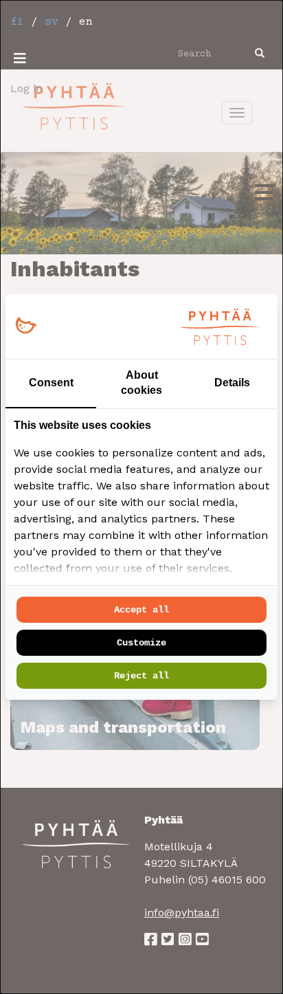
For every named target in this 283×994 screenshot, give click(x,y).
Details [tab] (232, 382)
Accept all (141, 609)
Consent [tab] (51, 382)
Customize (141, 642)
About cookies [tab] (141, 383)
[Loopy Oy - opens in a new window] (26, 326)
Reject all (141, 675)
